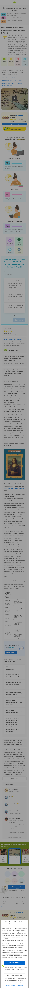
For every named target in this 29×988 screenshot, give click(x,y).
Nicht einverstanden (14, 975)
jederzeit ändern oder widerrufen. (13, 954)
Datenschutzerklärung (16, 937)
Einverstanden (14, 963)
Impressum (20, 985)
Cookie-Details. (5, 938)
